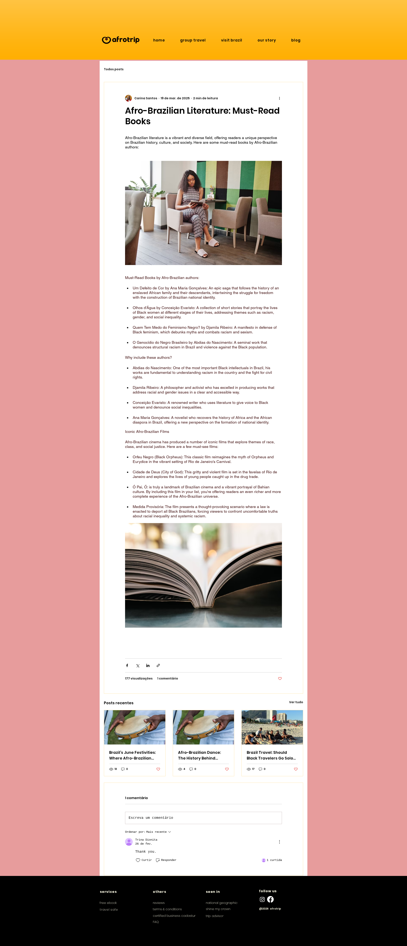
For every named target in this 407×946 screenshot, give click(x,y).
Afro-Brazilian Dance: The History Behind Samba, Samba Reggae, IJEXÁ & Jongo (202, 755)
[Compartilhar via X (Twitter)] (137, 665)
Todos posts (114, 69)
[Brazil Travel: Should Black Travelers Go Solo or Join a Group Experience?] (272, 727)
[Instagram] (262, 899)
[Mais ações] (279, 98)
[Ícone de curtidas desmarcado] (138, 860)
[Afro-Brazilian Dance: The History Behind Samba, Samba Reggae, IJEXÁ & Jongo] (203, 727)
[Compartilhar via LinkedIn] (148, 665)
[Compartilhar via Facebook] (127, 665)
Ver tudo (296, 702)
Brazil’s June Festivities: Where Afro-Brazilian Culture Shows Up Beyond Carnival (134, 755)
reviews (159, 902)
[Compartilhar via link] (158, 665)
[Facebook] (270, 899)
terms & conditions (167, 909)
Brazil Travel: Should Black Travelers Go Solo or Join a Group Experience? (270, 755)
